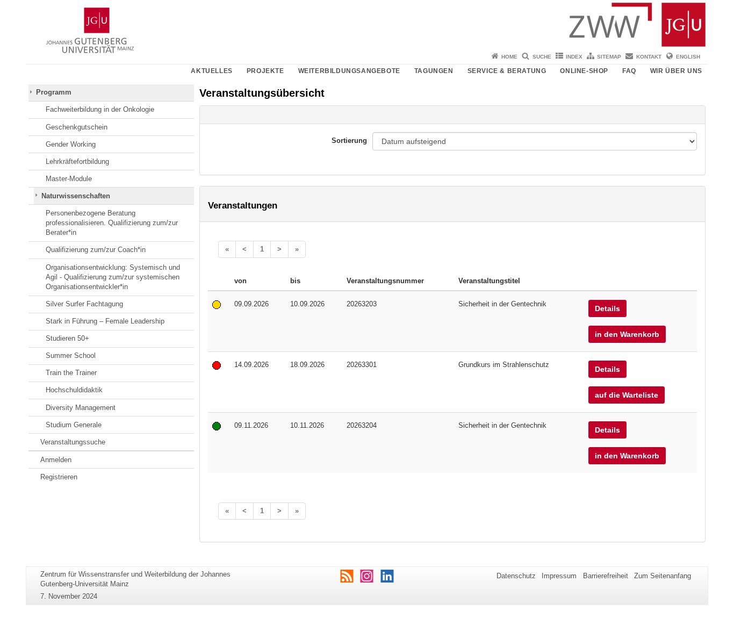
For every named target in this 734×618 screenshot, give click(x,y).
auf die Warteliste (626, 395)
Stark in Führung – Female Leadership (105, 321)
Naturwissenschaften (75, 196)
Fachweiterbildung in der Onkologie (100, 109)
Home (509, 57)
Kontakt (648, 57)
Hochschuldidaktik (74, 390)
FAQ (629, 71)
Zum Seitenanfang (662, 576)
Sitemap (609, 57)
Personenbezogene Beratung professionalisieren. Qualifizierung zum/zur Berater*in (112, 223)
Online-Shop (584, 71)
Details (607, 308)
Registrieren (58, 477)
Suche (541, 57)
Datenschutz (516, 576)
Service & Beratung (506, 71)
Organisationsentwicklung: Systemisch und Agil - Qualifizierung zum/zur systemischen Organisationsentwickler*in (113, 277)
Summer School (71, 355)
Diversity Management (81, 408)
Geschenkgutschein (76, 127)
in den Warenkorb (627, 334)
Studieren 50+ (67, 338)
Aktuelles (211, 71)
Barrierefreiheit (605, 576)
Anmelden (55, 460)
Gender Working (71, 144)
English (688, 57)
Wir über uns (676, 71)
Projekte (265, 71)
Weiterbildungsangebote (349, 71)
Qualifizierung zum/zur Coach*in (96, 250)
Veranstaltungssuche (72, 442)
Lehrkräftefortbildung (77, 161)
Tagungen (434, 71)
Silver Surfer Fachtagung (84, 304)
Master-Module (69, 179)
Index (574, 57)
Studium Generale (74, 425)
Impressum (559, 576)
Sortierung (349, 140)
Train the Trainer (71, 373)
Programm (53, 92)
